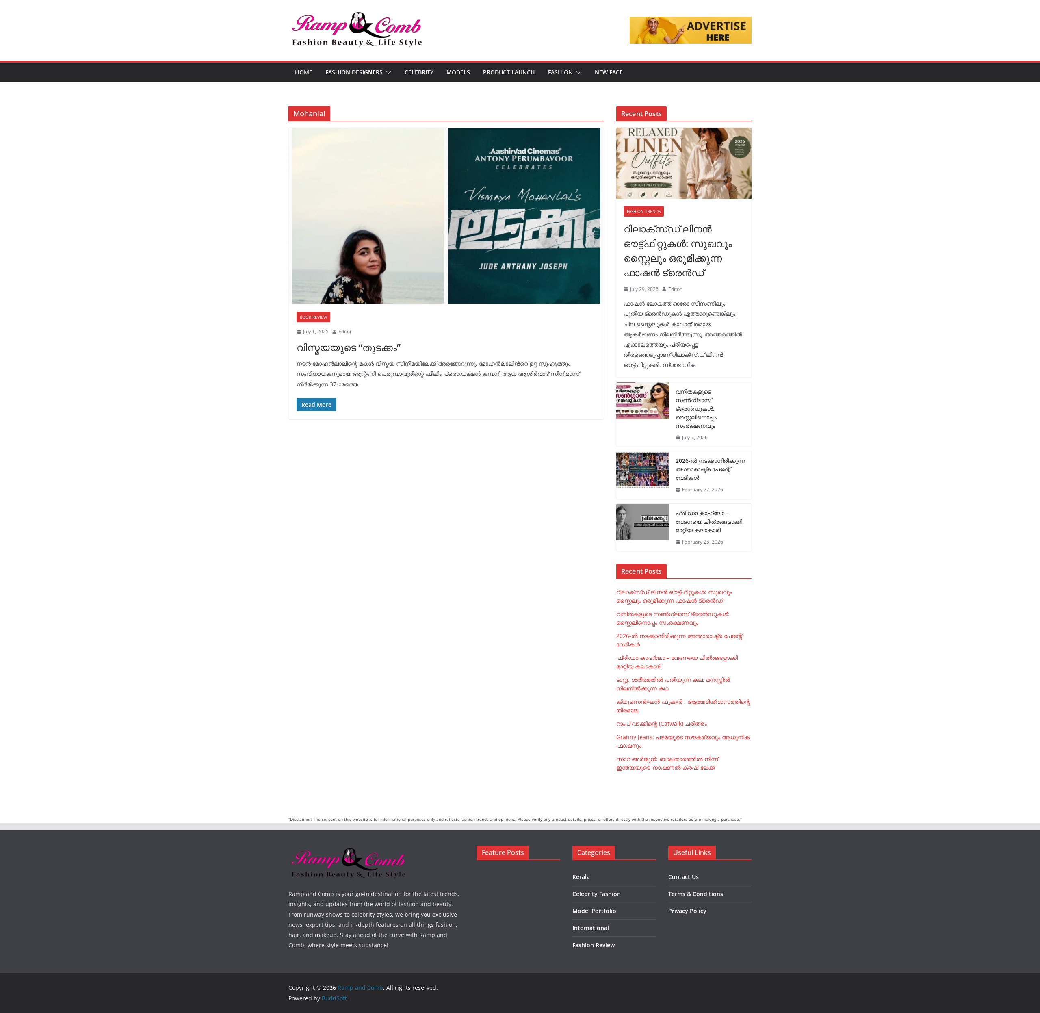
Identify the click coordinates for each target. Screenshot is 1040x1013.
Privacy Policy (687, 911)
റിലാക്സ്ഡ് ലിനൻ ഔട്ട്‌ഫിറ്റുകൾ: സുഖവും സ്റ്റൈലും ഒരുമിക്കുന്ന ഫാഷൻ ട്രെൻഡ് (678, 250)
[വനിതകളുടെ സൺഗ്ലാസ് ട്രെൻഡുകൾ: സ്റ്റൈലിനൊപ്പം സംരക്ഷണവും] (642, 414)
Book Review (313, 317)
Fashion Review (593, 945)
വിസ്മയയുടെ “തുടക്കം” (349, 347)
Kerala (581, 877)
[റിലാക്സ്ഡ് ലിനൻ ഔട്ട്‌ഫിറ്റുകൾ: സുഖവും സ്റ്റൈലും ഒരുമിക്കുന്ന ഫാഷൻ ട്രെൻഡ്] (684, 163)
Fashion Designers (354, 72)
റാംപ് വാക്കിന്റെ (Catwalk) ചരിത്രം (661, 723)
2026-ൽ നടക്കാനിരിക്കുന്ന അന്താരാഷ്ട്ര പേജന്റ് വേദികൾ (710, 469)
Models (458, 72)
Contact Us (683, 877)
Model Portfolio (594, 911)
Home (303, 72)
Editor (345, 331)
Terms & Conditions (695, 894)
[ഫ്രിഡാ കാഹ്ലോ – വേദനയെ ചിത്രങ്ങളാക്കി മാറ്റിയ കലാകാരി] (642, 527)
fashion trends (644, 211)
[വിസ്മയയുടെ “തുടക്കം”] (446, 216)
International (590, 928)
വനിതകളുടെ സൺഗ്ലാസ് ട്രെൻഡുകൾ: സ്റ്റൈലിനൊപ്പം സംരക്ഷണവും (696, 408)
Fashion (560, 72)
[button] (387, 72)
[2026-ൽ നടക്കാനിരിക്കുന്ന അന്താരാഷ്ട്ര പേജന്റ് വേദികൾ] (642, 475)
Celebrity (419, 72)
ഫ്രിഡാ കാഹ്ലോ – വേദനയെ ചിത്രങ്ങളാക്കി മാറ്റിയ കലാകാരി (709, 521)
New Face (609, 72)
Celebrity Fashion (596, 894)
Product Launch (509, 72)
